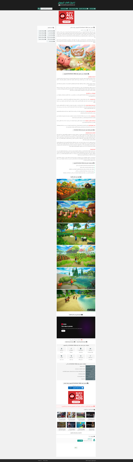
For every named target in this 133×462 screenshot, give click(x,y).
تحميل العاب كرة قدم (50, 37)
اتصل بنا (79, 440)
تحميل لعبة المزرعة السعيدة (81, 341)
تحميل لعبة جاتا (51, 41)
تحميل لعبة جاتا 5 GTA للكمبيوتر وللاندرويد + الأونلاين (71, 419)
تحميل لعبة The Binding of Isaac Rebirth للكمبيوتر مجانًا (90, 429)
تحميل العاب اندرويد (42, 30)
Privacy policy (45, 460)
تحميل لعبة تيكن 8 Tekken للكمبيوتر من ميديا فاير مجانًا (71, 429)
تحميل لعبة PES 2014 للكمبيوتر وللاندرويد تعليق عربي (81, 419)
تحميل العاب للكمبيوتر (42, 37)
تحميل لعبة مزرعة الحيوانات (69, 341)
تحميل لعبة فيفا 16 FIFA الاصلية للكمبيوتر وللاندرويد (81, 429)
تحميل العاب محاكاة (50, 39)
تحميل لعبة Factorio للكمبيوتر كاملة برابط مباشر (62, 429)
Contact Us (40, 460)
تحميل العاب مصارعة (42, 39)
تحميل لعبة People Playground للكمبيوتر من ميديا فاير (90, 419)
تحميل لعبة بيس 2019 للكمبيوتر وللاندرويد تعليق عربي (61, 419)
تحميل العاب (74, 385)
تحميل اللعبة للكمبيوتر (75, 387)
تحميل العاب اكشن (50, 30)
